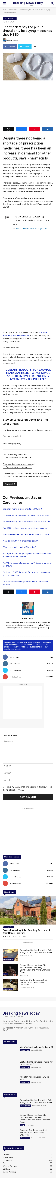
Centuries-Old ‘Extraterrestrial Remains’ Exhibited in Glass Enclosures (33, 982)
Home (4, 10)
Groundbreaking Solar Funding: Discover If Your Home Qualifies (26, 932)
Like (52, 657)
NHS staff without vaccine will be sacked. (34, 1078)
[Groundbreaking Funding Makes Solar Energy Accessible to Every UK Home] (10, 955)
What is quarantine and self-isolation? (19, 547)
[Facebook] (4, 1035)
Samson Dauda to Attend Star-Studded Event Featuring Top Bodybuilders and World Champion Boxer (35, 968)
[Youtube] (15, 1035)
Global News (7, 989)
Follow (50, 664)
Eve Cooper (14, 40)
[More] (35, 46)
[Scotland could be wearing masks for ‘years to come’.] (10, 1067)
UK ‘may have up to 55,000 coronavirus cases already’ (26, 521)
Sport (5, 974)
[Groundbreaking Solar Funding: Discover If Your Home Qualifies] (28, 910)
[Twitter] (12, 1035)
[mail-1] (28, 632)
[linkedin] (24, 632)
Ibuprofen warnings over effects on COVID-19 (22, 509)
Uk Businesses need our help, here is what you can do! (26, 534)
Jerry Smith (7, 936)
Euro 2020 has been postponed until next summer (25, 528)
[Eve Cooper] (5, 40)
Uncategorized (12, 10)
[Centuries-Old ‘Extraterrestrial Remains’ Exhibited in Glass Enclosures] (10, 985)
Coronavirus (25, 1050)
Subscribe (49, 677)
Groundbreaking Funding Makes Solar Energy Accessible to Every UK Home (36, 951)
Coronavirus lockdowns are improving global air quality (27, 515)
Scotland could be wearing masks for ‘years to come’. (36, 1063)
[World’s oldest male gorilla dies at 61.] (10, 1052)
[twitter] (32, 632)
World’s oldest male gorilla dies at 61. (36, 1047)
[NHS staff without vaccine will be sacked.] (10, 1082)
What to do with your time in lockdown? (20, 541)
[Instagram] (8, 1035)
